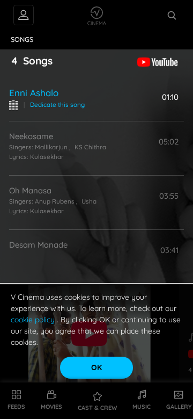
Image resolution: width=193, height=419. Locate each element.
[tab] (22, 40)
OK (96, 367)
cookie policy (34, 319)
